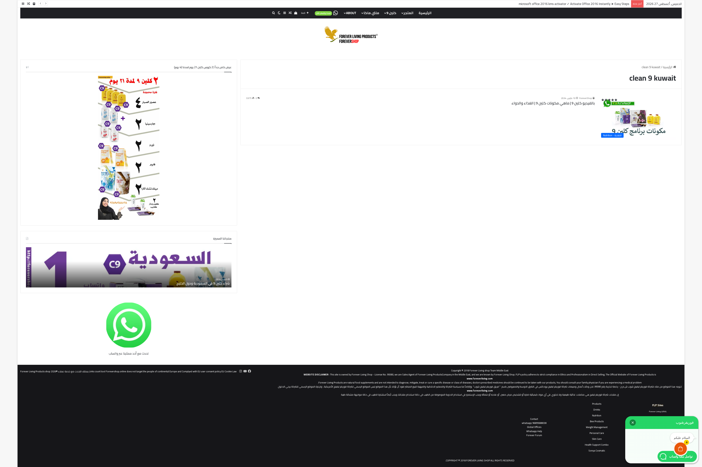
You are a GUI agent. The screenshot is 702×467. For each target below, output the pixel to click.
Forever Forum (534, 435)
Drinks (596, 409)
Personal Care (597, 433)
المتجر (408, 13)
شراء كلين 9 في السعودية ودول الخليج (203, 283)
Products (596, 404)
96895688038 (534, 423)
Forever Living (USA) (657, 411)
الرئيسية (425, 13)
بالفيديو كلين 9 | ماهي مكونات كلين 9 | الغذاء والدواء (553, 103)
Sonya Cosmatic (596, 450)
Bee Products (597, 421)
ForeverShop (585, 98)
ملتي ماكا (371, 13)
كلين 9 (391, 13)
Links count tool (97, 371)
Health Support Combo (597, 444)
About (351, 13)
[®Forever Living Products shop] (351, 34)
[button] (633, 422)
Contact (534, 419)
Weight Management (596, 427)
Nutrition (596, 415)
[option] (128, 267)
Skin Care (597, 439)
